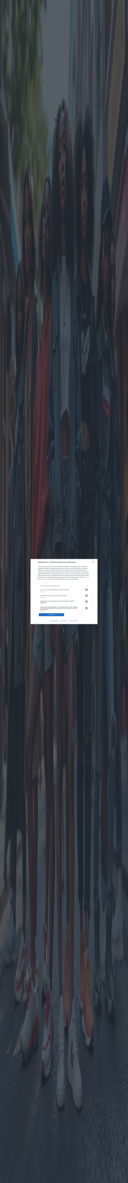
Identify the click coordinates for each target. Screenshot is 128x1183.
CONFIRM (51, 614)
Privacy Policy (74, 621)
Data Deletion (54, 621)
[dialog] (64, 591)
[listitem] (64, 586)
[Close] (94, 562)
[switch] (85, 589)
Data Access (64, 621)
